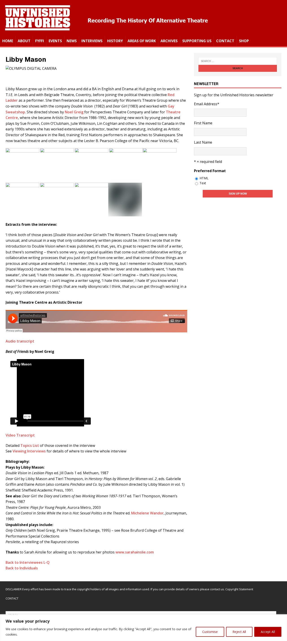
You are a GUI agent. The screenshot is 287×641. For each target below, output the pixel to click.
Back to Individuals (22, 568)
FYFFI (39, 40)
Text (203, 183)
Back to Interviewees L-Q (28, 562)
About (24, 40)
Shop (244, 40)
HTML (204, 178)
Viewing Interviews (30, 451)
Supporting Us (196, 40)
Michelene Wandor (147, 513)
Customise (210, 632)
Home (7, 40)
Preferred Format (210, 170)
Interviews (91, 40)
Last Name (203, 142)
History (115, 40)
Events (55, 40)
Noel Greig (74, 112)
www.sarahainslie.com (134, 552)
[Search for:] (237, 61)
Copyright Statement (239, 589)
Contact (225, 40)
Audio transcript (20, 341)
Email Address (206, 103)
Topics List (29, 445)
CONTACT (12, 598)
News (72, 40)
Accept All (268, 632)
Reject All (239, 632)
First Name (203, 123)
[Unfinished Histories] (106, 32)
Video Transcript (20, 435)
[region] (143, 627)
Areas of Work (142, 40)
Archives (169, 40)
